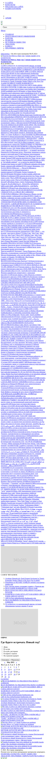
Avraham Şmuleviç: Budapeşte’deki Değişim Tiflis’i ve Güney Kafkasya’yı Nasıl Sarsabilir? (22, 133)
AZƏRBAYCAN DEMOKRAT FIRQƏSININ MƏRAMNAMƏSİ (23, 335)
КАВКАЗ (8, 46)
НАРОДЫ (9, 38)
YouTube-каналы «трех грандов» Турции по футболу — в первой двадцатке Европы (23, 150)
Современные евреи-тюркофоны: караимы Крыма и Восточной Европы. (22, 480)
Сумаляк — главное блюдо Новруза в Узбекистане (23, 542)
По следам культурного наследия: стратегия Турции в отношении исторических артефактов (21, 430)
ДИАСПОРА (10, 44)
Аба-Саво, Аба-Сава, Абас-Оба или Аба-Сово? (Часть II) (22, 234)
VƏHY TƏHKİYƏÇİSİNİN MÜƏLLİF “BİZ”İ (16, 439)
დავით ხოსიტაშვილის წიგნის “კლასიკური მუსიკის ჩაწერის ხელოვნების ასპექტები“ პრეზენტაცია (23, 287)
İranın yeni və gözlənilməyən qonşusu (16, 344)
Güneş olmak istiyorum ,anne (24, 424)
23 (5, 674)
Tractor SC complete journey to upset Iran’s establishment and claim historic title (21, 456)
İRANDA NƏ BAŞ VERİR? (17, 243)
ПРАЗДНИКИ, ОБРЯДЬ (20, 756)
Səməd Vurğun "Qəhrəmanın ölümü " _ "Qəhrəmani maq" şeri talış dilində (21, 506)
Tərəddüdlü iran (8, 91)
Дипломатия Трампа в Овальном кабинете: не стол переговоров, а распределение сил (22, 357)
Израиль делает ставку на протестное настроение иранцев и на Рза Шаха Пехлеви (22, 422)
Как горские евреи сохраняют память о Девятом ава (24, 586)
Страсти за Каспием (28, 307)
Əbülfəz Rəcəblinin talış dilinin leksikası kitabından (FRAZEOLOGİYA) (21, 280)
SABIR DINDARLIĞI (23, 398)
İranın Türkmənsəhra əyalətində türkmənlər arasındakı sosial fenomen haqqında (21, 349)
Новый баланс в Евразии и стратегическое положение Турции (21, 352)
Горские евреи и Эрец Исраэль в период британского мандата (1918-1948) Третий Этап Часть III (23, 269)
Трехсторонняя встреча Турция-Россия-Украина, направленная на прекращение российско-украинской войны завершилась (22, 434)
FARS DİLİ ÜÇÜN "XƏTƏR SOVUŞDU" (20, 271)
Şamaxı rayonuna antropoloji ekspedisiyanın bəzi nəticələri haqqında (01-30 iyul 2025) (23, 371)
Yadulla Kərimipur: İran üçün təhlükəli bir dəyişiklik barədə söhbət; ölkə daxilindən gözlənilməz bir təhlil (23, 125)
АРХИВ (8, 18)
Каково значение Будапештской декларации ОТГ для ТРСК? (23, 441)
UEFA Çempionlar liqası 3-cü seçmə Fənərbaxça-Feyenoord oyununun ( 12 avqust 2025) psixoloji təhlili (23, 360)
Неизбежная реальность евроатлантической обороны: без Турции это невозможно (23, 136)
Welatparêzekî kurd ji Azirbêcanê (20, 103)
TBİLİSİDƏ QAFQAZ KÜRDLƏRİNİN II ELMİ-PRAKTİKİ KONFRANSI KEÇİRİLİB (23, 293)
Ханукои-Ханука (18, 261)
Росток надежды (25, 420)
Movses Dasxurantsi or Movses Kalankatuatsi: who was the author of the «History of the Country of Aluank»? (23, 255)
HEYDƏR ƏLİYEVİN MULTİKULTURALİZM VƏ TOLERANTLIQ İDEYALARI (19, 113)
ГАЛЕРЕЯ (5, 679)
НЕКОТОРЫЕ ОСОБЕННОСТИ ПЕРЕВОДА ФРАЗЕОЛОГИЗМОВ (23, 145)
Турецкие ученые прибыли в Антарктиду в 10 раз (22, 222)
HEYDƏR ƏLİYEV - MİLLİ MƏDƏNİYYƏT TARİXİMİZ (20, 466)
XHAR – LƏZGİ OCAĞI (25, 119)
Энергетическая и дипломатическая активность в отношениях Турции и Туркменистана (22, 263)
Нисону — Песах (18, 168)
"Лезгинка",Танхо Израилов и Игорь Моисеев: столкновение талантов (21, 252)
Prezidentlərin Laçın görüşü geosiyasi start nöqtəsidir (22, 437)
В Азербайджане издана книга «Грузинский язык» (23, 414)
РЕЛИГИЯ (9, 40)
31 (9, 677)
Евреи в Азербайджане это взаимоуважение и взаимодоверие (18, 170)
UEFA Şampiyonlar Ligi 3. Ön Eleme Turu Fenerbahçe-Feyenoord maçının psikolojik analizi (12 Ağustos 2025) (23, 329)
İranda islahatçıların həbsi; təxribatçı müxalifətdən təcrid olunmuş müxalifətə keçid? (21, 220)
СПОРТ (23, 754)
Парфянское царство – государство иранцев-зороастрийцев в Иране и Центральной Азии (19, 519)
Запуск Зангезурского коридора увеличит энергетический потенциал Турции (21, 332)
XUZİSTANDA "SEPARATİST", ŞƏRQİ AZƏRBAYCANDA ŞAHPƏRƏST (22, 139)
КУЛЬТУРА (15, 754)
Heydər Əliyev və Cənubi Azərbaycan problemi (21, 106)
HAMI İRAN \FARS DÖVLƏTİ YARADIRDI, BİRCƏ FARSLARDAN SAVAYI (22, 71)
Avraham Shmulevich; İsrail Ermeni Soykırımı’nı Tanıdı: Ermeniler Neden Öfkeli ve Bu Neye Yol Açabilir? (23, 81)
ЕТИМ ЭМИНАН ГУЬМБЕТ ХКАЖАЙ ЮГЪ (21, 399)
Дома (5, 647)
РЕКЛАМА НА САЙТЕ (14, 7)
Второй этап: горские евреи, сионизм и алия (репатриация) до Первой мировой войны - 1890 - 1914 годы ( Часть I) (23, 299)
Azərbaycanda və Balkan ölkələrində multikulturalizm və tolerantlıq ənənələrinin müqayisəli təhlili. (22, 313)
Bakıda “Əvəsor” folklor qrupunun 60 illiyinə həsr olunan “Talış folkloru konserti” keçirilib (23, 443)
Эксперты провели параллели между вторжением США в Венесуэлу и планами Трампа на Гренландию (23, 245)
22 (2, 674)
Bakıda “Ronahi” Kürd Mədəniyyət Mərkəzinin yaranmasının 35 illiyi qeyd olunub (20, 290)
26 (14, 674)
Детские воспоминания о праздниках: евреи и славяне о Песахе (21, 533)
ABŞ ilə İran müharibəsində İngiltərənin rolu (20, 598)
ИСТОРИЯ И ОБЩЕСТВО (15, 42)
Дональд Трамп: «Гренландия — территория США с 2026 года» (21, 238)
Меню (3, 31)
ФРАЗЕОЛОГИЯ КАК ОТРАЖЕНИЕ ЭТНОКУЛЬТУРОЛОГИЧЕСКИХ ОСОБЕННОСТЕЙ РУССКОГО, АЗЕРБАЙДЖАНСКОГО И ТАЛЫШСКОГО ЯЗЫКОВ (23, 203)
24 (9, 674)
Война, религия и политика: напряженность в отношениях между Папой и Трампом (20, 129)
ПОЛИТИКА (6, 754)
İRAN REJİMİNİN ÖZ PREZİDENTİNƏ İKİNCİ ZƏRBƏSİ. (23, 68)
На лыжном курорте (11, 656)
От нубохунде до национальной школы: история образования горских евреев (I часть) (21, 67)
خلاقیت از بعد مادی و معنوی (17, 464)
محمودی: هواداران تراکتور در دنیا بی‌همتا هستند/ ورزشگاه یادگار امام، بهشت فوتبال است (21, 511)
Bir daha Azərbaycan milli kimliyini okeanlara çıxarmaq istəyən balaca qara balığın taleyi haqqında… (23, 88)
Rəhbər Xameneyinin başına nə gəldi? (21, 163)
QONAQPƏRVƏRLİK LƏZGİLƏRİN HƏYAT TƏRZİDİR (23, 381)
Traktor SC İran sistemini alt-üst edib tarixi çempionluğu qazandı (22, 453)
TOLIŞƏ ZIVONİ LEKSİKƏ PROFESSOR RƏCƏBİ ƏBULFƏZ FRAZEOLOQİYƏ (20, 283)
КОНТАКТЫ (10, 5)
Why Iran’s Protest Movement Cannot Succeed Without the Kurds (22, 241)
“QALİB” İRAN (29, 107)
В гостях (6, 649)
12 (14, 669)
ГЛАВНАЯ (9, 34)
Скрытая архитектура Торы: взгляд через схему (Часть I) (21, 179)
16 (5, 672)
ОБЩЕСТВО (32, 754)
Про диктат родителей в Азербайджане (19, 476)
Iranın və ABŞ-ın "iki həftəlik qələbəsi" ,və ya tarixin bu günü (23, 161)
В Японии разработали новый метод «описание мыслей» (22, 273)
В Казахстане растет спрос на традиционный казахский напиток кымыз (22, 402)
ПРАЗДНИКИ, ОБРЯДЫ (14, 48)
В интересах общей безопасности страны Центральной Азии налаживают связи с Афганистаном (23, 121)
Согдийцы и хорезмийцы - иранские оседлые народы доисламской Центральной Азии (22, 530)
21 (19, 672)
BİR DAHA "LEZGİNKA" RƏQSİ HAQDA (23, 379)
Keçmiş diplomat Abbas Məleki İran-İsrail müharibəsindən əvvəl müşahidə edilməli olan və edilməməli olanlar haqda (23, 374)
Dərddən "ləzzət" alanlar (22, 541)
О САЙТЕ (9, 3)
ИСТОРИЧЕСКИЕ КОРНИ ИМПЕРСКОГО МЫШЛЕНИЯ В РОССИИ (21, 228)
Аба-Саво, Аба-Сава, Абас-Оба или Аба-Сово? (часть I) (21, 236)
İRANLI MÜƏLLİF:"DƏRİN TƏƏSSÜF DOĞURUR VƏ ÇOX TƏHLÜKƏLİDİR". (23, 338)
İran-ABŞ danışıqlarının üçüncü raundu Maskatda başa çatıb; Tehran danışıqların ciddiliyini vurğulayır (21, 493)
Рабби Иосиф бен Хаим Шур (18, 305)
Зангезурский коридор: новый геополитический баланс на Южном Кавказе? (18, 389)
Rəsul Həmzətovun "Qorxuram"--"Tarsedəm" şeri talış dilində (20, 482)
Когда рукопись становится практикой (21, 104)
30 (5, 677)
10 (9, 669)
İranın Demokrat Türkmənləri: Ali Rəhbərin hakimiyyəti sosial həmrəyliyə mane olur (20, 346)
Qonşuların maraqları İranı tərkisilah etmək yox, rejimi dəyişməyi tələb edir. (21, 225)
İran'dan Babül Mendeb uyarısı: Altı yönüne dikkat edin (21, 147)
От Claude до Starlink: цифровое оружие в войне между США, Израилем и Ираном (23, 198)
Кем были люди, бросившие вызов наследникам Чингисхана (21, 249)
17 (9, 672)
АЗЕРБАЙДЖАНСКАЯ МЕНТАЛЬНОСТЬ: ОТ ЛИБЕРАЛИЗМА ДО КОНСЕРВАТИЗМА (22, 488)
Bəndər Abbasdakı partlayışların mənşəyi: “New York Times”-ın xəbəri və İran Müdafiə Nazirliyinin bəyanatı (21, 501)
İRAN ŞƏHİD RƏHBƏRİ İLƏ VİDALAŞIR (21, 588)
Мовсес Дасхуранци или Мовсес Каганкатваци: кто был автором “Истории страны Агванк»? (23, 341)
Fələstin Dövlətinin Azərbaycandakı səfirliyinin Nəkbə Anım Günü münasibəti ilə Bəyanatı (23, 109)
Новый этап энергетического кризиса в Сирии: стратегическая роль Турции (21, 386)
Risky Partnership (22, 160)
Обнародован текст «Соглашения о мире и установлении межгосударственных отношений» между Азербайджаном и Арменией (23, 365)
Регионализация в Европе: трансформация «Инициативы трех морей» (23, 485)
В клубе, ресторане (10, 651)
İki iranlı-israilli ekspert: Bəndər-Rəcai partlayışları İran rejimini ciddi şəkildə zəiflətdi (19, 496)
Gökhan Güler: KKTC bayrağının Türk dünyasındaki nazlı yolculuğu (21, 326)
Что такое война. (25, 378)
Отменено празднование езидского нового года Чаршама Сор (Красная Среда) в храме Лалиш (21, 156)
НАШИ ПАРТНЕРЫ (13, 9)
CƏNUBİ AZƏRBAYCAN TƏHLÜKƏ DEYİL (23, 334)
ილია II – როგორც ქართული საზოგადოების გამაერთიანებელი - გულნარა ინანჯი (20, 186)
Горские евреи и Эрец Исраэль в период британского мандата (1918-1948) (21, 276)
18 (11, 672)
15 (2, 672)
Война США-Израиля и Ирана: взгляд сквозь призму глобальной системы (21, 195)
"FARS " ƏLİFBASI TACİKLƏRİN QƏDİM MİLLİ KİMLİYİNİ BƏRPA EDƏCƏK (23, 97)
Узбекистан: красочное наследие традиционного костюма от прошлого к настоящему (18, 212)
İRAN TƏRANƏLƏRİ (18, 99)
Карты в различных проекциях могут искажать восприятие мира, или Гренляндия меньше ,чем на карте (22, 473)
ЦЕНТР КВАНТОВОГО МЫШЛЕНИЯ (20, 36)
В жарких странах (10, 654)
